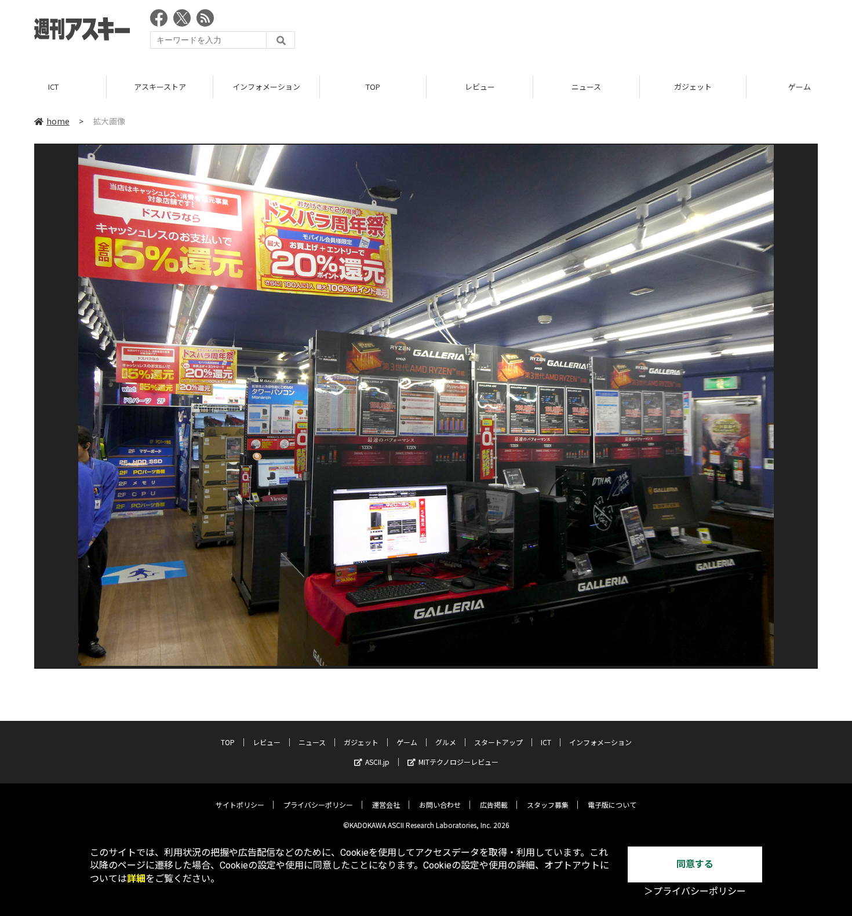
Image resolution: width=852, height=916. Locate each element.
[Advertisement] (607, 32)
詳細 (136, 878)
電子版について (612, 804)
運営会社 (386, 804)
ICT (53, 86)
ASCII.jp (377, 762)
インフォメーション (266, 86)
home (58, 121)
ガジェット (693, 86)
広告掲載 (494, 804)
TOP (373, 86)
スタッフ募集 (548, 804)
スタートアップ (498, 742)
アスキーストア (160, 86)
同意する (694, 864)
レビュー (480, 86)
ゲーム (406, 742)
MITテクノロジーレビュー (458, 762)
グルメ (445, 742)
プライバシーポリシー (318, 804)
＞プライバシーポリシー (695, 891)
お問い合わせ (440, 804)
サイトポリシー (240, 804)
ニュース (586, 86)
